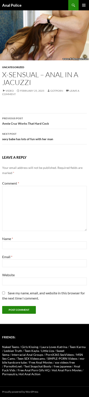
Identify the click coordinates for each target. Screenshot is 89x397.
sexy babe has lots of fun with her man (27, 136)
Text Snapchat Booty (37, 366)
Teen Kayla (31, 351)
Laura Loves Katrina (54, 347)
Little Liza (47, 351)
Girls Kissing (29, 347)
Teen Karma (78, 347)
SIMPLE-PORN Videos (62, 358)
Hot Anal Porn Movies (67, 370)
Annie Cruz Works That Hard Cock (25, 121)
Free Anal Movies (40, 362)
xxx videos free (65, 362)
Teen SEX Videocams (31, 358)
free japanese (63, 366)
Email (7, 257)
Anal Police (12, 5)
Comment (10, 183)
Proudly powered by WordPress (20, 391)
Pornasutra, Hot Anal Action (21, 374)
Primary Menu (84, 5)
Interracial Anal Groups (27, 354)
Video (10, 90)
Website (8, 275)
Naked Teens (10, 347)
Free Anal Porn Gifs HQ (33, 370)
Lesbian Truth (13, 351)
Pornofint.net (13, 366)
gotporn (56, 90)
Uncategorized (13, 67)
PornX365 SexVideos (60, 354)
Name (7, 239)
